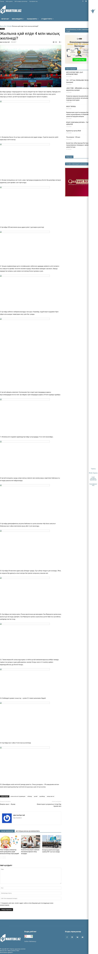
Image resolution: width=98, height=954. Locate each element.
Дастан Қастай (4, 42)
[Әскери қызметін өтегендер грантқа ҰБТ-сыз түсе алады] (51, 841)
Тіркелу (2, 1)
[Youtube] (82, 937)
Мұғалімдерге (17, 19)
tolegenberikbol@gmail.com (45, 941)
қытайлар (42, 796)
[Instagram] (86, 1)
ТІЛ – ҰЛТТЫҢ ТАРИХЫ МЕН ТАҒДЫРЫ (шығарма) (78, 81)
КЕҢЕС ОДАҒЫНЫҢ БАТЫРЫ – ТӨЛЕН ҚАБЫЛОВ (78, 123)
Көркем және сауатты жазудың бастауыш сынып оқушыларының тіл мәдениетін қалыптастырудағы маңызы (79, 114)
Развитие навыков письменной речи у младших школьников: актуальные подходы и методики (78, 98)
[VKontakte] (77, 937)
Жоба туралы (9, 1)
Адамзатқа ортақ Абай (73, 130)
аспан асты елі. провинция (18, 796)
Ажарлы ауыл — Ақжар (7, 804)
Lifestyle (9, 26)
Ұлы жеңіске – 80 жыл (73, 137)
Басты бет (3, 26)
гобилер (29, 796)
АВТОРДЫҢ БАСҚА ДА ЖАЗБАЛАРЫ (28, 831)
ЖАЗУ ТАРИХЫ (71, 106)
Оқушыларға (32, 19)
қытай (35, 796)
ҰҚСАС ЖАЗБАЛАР (7, 831)
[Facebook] (82, 1)
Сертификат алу (33, 1)
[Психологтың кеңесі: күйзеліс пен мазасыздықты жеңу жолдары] (30, 841)
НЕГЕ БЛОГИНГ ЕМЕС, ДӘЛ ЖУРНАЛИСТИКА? (74, 73)
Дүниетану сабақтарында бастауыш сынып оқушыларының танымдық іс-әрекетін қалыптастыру (80, 145)
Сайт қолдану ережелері (20, 1)
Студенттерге (46, 19)
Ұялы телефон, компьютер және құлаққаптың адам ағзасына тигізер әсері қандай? (9, 851)
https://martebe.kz (17, 817)
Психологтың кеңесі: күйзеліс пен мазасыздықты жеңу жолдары (30, 851)
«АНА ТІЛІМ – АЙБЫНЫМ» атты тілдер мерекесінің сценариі (78, 89)
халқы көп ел (50, 796)
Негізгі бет (5, 19)
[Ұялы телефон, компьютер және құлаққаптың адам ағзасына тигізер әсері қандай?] (9, 841)
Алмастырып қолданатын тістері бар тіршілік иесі (49, 805)
